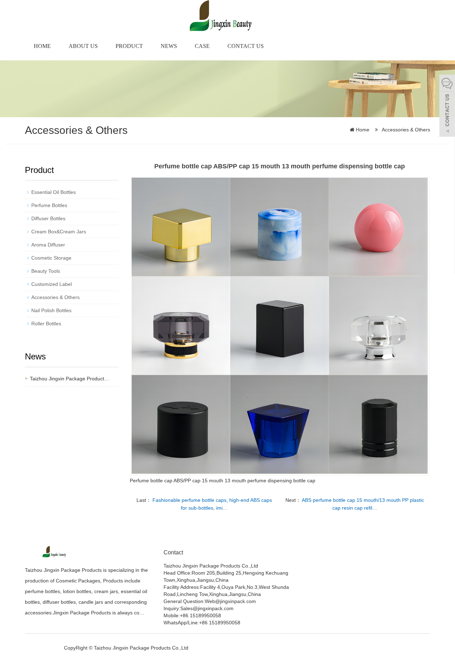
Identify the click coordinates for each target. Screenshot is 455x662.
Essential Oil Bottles (53, 192)
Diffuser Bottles (48, 218)
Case (202, 46)
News (169, 46)
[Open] (447, 107)
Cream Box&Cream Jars (58, 231)
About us (83, 46)
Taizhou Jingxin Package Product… (69, 378)
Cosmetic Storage (51, 258)
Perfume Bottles (49, 205)
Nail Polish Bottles (51, 310)
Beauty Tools (45, 271)
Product (129, 46)
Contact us (246, 46)
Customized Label (51, 284)
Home (42, 46)
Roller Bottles (46, 323)
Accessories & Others (55, 297)
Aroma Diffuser (48, 245)
